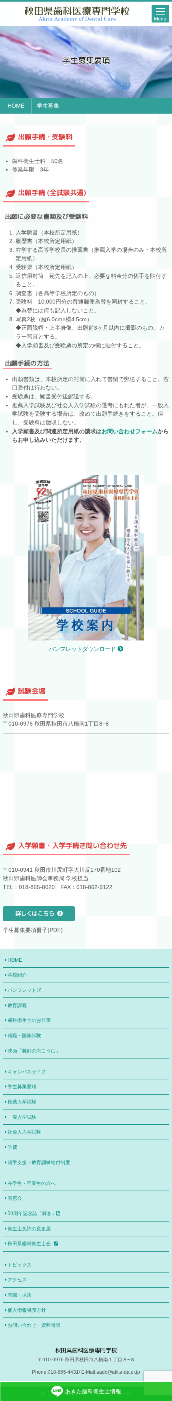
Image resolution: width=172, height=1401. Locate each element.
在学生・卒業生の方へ (32, 1183)
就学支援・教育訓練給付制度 (39, 1162)
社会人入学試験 (24, 1132)
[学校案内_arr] (86, 635)
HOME (15, 960)
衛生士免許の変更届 (29, 1228)
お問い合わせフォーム (130, 431)
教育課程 (17, 1005)
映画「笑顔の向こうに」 (34, 1050)
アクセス (17, 1279)
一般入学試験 (22, 1117)
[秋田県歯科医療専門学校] (77, 17)
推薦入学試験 (22, 1101)
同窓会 (15, 1198)
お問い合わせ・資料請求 (34, 1325)
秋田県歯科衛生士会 (30, 1243)
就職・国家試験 (24, 1035)
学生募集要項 (22, 1086)
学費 (12, 1147)
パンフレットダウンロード (83, 649)
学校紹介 (17, 975)
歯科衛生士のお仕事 (29, 1020)
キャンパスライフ (27, 1071)
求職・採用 (20, 1295)
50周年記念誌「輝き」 (32, 1213)
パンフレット (23, 990)
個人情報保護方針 (27, 1310)
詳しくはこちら (34, 914)
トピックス (20, 1264)
